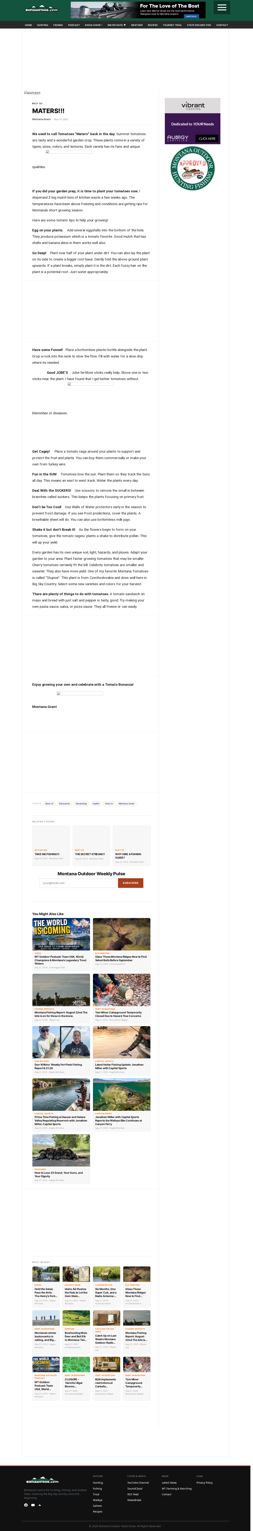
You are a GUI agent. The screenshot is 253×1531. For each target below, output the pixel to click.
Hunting (42, 25)
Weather (137, 25)
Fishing (58, 25)
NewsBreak (134, 1500)
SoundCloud (134, 1488)
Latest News (169, 1482)
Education (64, 803)
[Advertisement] (125, 60)
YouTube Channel (138, 1482)
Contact (222, 25)
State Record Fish (199, 25)
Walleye (97, 1500)
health (96, 803)
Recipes (153, 25)
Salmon (97, 1505)
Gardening (81, 803)
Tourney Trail (172, 25)
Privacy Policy (205, 1482)
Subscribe (131, 882)
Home (28, 25)
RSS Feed (133, 1494)
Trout (96, 1494)
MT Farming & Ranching (177, 1488)
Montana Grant (127, 803)
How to (109, 803)
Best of (37, 103)
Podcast (74, 25)
